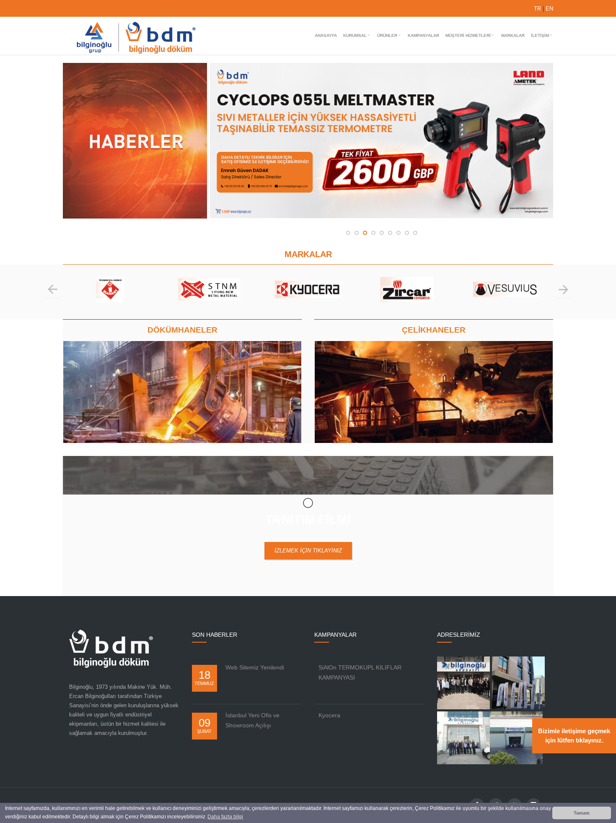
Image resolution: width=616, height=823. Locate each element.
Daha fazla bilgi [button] (225, 817)
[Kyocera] (209, 296)
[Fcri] (506, 296)
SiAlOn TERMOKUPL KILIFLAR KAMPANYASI (359, 672)
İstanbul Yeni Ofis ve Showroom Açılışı (252, 720)
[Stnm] (110, 296)
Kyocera (329, 715)
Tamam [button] (582, 812)
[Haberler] (136, 217)
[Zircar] (308, 296)
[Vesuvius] (407, 296)
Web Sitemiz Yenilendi (254, 667)
